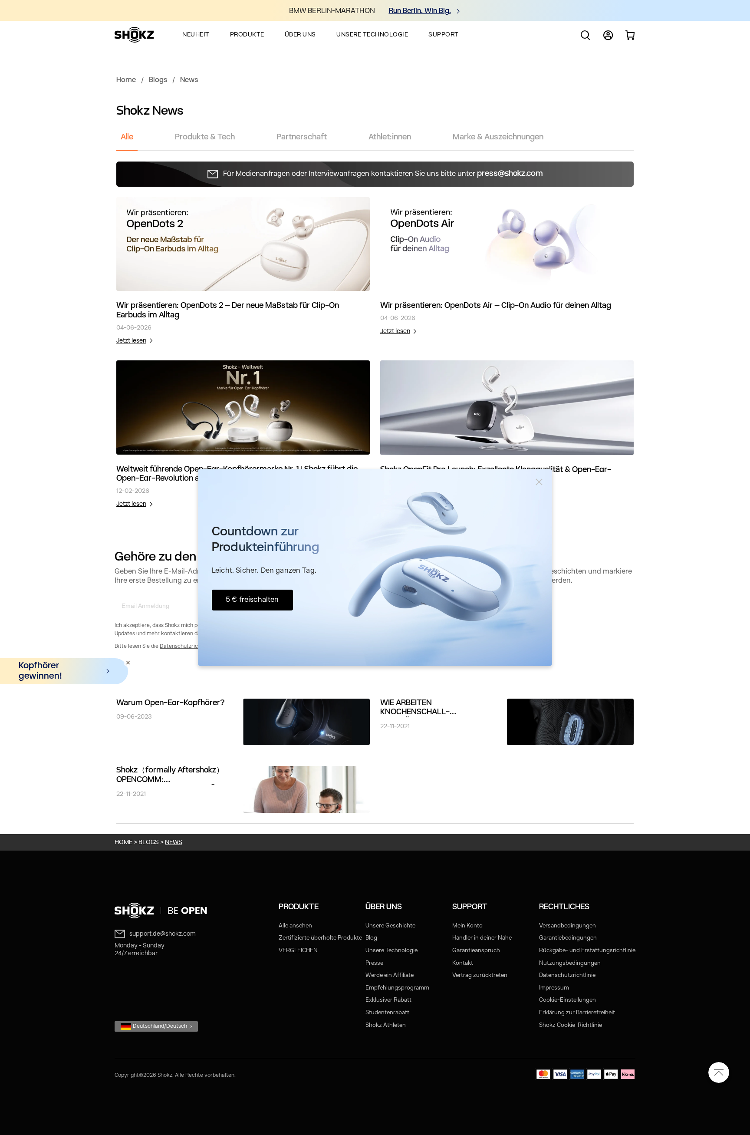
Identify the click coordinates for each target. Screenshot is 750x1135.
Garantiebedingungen (568, 938)
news (173, 842)
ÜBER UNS (300, 35)
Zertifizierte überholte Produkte (320, 938)
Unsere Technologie (391, 951)
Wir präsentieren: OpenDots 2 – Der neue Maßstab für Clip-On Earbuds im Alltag (227, 310)
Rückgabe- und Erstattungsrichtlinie (587, 951)
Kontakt (462, 963)
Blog (371, 938)
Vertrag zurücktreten (479, 975)
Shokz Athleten (385, 1025)
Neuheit (196, 35)
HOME (123, 842)
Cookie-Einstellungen (567, 1000)
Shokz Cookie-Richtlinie (570, 1025)
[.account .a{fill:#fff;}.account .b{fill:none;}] (608, 39)
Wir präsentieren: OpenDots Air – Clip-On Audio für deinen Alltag (495, 306)
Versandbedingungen (567, 926)
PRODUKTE (247, 35)
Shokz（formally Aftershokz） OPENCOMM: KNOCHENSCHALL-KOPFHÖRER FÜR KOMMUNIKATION (173, 776)
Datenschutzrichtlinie (186, 646)
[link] (243, 244)
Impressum (554, 988)
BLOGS (148, 842)
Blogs (158, 80)
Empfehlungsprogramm (397, 988)
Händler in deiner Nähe (482, 938)
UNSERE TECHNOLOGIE (372, 35)
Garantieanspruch (476, 951)
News (189, 80)
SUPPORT (443, 35)
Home (126, 80)
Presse (374, 963)
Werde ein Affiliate (389, 975)
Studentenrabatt (387, 1013)
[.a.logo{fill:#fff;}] (134, 35)
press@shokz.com (510, 174)
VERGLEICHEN (298, 951)
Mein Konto (467, 926)
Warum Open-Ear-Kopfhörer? (170, 703)
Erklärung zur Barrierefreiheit (577, 1013)
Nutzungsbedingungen (570, 963)
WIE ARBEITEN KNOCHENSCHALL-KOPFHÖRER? (415, 708)
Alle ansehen (295, 926)
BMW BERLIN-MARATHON (332, 11)
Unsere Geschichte (390, 926)
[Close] (539, 482)
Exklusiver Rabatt (388, 1000)
